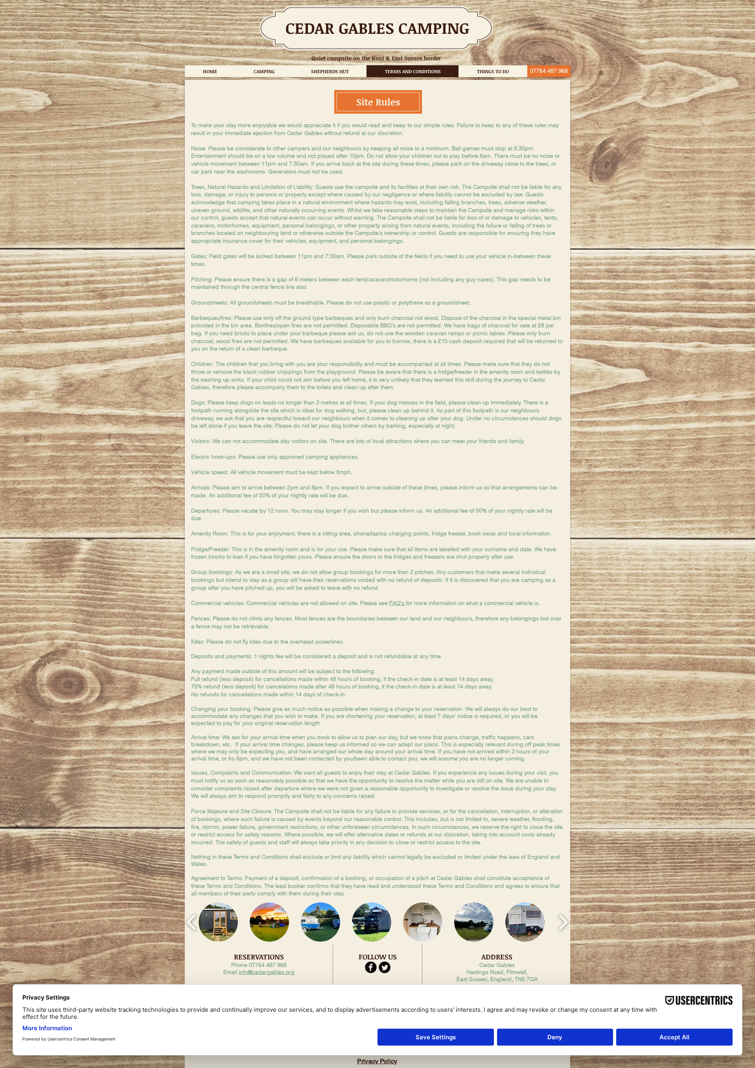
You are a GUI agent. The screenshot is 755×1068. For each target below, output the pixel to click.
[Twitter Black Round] (384, 967)
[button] (218, 922)
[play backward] (192, 922)
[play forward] (563, 922)
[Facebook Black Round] (371, 967)
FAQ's (397, 603)
